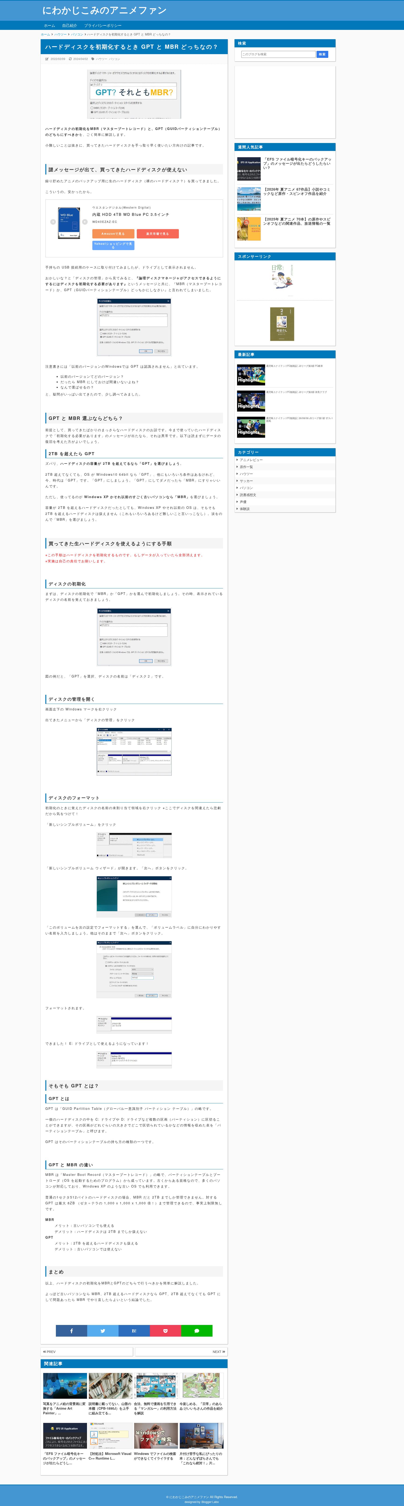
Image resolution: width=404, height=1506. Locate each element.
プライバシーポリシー (103, 25)
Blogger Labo (210, 1502)
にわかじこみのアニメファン (104, 9)
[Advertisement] (285, 102)
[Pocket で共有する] (165, 1331)
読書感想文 (248, 494)
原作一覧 (246, 466)
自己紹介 (69, 25)
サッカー (246, 480)
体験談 (245, 508)
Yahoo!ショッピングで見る (113, 245)
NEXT (217, 1352)
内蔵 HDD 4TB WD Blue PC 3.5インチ (131, 214)
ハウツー (101, 59)
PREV (50, 1352)
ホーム (49, 25)
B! (134, 1330)
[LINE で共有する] (197, 1331)
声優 (243, 501)
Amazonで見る (113, 233)
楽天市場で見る (157, 233)
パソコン (114, 59)
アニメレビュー (251, 459)
